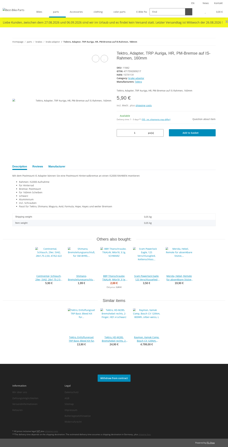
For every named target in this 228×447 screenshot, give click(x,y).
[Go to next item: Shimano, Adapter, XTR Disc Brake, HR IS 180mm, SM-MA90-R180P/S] (212, 41)
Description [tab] (19, 166)
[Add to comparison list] (95, 58)
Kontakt (218, 3)
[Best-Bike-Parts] (13, 10)
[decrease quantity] (120, 133)
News (206, 3)
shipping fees (145, 434)
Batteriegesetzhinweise (78, 415)
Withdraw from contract (114, 378)
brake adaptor (136, 78)
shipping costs (144, 105)
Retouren (17, 410)
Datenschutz (72, 392)
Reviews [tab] (37, 166)
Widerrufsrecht (73, 421)
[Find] (188, 11)
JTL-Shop (211, 442)
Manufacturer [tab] (56, 166)
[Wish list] (205, 12)
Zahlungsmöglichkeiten (25, 398)
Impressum (71, 410)
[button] (198, 12)
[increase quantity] (159, 133)
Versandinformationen (25, 404)
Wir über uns (19, 392)
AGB (67, 398)
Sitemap (69, 404)
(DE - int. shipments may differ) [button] (156, 119)
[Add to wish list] (104, 58)
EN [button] (192, 3)
